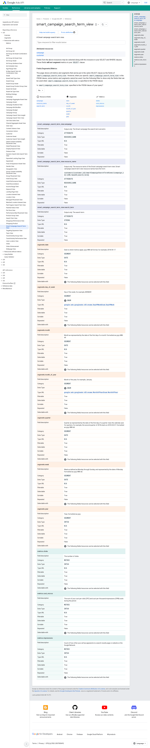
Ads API (20, 2)
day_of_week (70, 103)
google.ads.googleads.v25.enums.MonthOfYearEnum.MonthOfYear (91, 392)
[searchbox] (15, 15)
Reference (16, 8)
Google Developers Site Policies (70, 691)
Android (59, 734)
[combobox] (113, 3)
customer (40, 55)
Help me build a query (47, 32)
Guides (5, 8)
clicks (98, 101)
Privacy (41, 743)
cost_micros (100, 103)
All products (111, 734)
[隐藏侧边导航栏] (26, 744)
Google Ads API (57, 19)
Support (57, 8)
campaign (40, 53)
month (68, 106)
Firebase (80, 734)
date (67, 101)
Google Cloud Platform (95, 734)
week (68, 114)
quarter (68, 111)
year (67, 116)
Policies (47, 8)
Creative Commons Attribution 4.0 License (92, 689)
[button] (14, 32)
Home (38, 19)
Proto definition (67, 32)
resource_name (42, 103)
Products (46, 19)
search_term (41, 106)
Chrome (69, 734)
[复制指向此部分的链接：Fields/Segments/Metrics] (59, 68)
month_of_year (71, 109)
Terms (34, 743)
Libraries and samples (32, 8)
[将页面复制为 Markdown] (103, 24)
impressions (100, 106)
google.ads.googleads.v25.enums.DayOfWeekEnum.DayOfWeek (89, 305)
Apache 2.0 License (40, 691)
